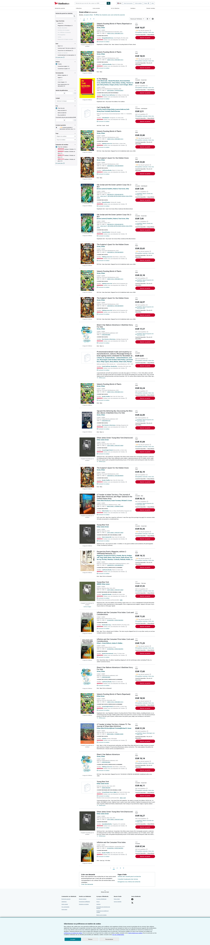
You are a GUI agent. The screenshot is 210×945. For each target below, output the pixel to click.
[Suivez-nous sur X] (132, 902)
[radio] (56, 66)
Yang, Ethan (103, 557)
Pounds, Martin (121, 555)
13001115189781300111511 (115, 33)
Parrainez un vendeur (84, 904)
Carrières (98, 904)
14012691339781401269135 (115, 194)
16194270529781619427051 (115, 620)
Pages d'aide (117, 899)
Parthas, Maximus (107, 559)
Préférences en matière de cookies (102, 911)
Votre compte (138, 3)
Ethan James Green (103, 440)
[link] (152, 19)
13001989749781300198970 (115, 165)
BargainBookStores (107, 38)
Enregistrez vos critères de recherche (129, 881)
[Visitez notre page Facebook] (132, 899)
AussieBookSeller (107, 824)
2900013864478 (106, 787)
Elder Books (105, 510)
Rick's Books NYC (107, 537)
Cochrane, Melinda (119, 559)
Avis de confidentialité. (118, 934)
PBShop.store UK (107, 283)
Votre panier (64, 909)
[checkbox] (56, 23)
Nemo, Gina (111, 557)
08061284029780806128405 (115, 506)
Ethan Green (100, 696)
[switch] (57, 127)
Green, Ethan (101, 27)
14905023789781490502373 (115, 565)
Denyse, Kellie (120, 557)
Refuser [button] (90, 939)
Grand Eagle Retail (107, 450)
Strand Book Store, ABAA (109, 792)
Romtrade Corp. (106, 624)
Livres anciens (96, 8)
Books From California (108, 95)
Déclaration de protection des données (103, 907)
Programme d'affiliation (84, 901)
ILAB (124, 797)
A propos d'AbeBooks (101, 899)
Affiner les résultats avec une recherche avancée (110, 15)
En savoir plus (59, 57)
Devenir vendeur (151, 8)
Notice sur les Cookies (101, 915)
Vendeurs (132, 8)
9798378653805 (106, 334)
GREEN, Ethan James (103, 584)
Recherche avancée (60, 8)
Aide (153, 3)
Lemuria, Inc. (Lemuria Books (106, 357)
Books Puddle (106, 396)
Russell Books (106, 202)
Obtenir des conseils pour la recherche (129, 876)
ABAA (121, 797)
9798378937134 (106, 420)
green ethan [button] (89, 15)
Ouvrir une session (128, 3)
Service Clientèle (117, 901)
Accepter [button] (72, 939)
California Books (107, 64)
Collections (79, 8)
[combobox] (91, 3)
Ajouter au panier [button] (145, 37)
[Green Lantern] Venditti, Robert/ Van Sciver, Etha (113, 189)
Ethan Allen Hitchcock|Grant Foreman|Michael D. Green (114, 728)
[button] (80, 18)
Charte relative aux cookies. (135, 933)
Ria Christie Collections (108, 339)
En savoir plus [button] (59, 163)
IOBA (121, 600)
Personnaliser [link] (109, 939)
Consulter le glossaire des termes (128, 879)
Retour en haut (105, 892)
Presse (98, 901)
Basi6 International (107, 653)
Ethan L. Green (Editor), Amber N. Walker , (110, 643)
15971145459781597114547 (115, 445)
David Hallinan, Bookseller (109, 366)
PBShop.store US (107, 143)
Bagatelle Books (106, 594)
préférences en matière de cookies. (73, 933)
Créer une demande (87, 884)
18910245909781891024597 (115, 90)
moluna (104, 738)
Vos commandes (65, 906)
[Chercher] (108, 3)
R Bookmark (105, 117)
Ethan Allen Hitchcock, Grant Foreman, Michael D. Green (114, 500)
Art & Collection (115, 8)
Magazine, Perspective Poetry (106, 555)
